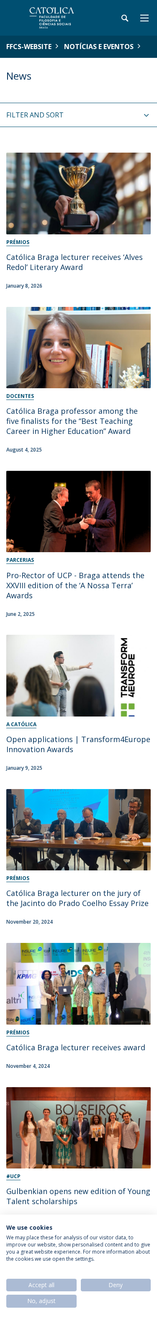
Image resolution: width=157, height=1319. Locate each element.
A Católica (21, 724)
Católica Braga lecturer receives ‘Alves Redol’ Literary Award (74, 262)
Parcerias (20, 559)
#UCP (13, 1176)
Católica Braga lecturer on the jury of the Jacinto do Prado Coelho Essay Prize (77, 898)
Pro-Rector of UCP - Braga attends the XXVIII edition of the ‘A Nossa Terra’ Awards (75, 585)
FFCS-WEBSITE (28, 46)
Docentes (20, 396)
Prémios (17, 242)
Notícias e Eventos (99, 46)
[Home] (58, 17)
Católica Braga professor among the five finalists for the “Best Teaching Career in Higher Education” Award (72, 421)
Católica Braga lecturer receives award (75, 1047)
